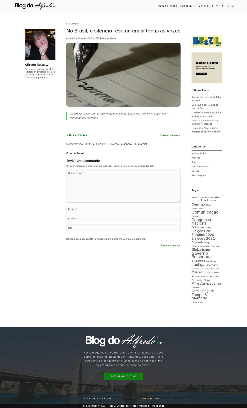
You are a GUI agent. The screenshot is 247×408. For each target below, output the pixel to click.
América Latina (199, 153)
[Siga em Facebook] (222, 6)
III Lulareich (141, 143)
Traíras (194, 302)
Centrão (198, 204)
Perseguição (197, 280)
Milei (208, 273)
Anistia (194, 197)
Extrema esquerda (201, 246)
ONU (217, 276)
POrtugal (207, 280)
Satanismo (195, 288)
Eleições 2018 (202, 231)
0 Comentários (108, 38)
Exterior (195, 171)
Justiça (198, 264)
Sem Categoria (73, 24)
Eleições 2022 (203, 238)
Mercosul (198, 272)
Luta (217, 269)
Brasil (194, 162)
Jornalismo (211, 261)
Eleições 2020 (203, 235)
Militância (215, 273)
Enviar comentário (171, 245)
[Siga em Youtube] (217, 6)
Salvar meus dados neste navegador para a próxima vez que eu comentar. (106, 238)
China (208, 205)
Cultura (89, 143)
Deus (202, 227)
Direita (208, 227)
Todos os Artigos (167, 6)
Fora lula (101, 143)
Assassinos (195, 201)
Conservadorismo (200, 166)
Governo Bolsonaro (120, 143)
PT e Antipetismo (206, 283)
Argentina (214, 197)
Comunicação (74, 143)
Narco (211, 276)
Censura (212, 201)
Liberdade (212, 265)
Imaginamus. (158, 406)
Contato (203, 6)
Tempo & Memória (199, 296)
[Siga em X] (228, 6)
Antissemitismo (203, 197)
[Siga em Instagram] (233, 6)
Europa (207, 242)
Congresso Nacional (201, 221)
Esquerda (197, 242)
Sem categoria (203, 291)
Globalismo (201, 249)
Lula (212, 268)
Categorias (186, 6)
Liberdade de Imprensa (200, 269)
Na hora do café (200, 276)
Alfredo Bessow (78, 38)
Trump (201, 302)
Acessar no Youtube (123, 376)
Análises (196, 158)
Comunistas (196, 216)
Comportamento (197, 209)
